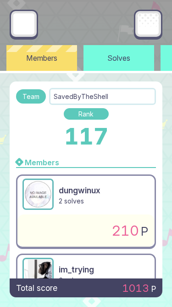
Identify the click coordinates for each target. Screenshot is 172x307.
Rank (86, 114)
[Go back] (24, 24)
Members (41, 58)
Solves (118, 58)
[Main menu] (148, 24)
